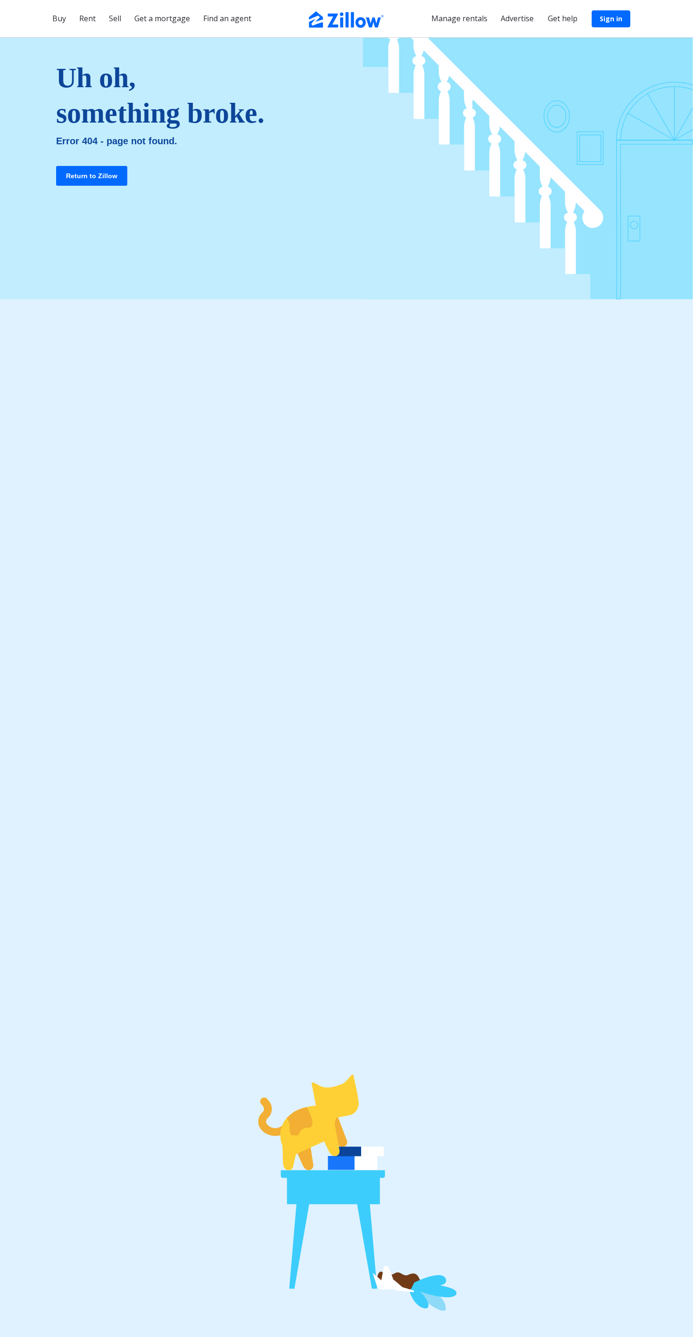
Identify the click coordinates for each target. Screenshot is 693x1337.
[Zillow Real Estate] (346, 18)
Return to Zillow (91, 176)
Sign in (611, 18)
